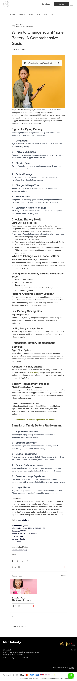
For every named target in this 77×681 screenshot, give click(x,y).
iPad (45, 14)
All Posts (12, 14)
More (52, 14)
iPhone (31, 14)
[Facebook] (71, 650)
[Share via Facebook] (13, 561)
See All (63, 575)
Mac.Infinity (12, 642)
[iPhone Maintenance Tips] (23, 586)
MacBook (22, 14)
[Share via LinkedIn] (22, 561)
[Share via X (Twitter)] (17, 561)
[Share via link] (27, 561)
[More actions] (64, 25)
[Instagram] (75, 650)
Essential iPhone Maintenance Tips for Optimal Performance (20, 599)
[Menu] (71, 4)
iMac (38, 14)
